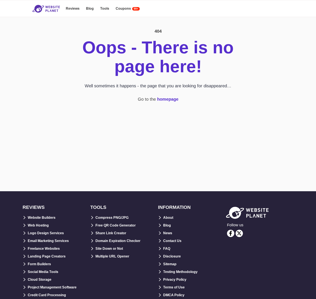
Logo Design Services (46, 233)
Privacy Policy (174, 279)
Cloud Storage (39, 279)
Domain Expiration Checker (117, 241)
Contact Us (172, 241)
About (168, 217)
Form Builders (39, 264)
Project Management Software (52, 287)
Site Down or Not (109, 248)
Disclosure (172, 256)
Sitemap (169, 264)
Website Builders (41, 217)
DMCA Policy (173, 295)
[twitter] (239, 233)
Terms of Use (174, 287)
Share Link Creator (110, 233)
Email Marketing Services (48, 241)
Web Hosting (38, 225)
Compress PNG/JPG (112, 217)
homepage (167, 99)
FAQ (166, 248)
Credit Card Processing (47, 295)
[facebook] (230, 233)
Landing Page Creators (47, 256)
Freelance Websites (44, 248)
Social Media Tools (43, 272)
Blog (167, 225)
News (167, 233)
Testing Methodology (180, 272)
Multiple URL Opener (112, 256)
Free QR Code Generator (115, 225)
